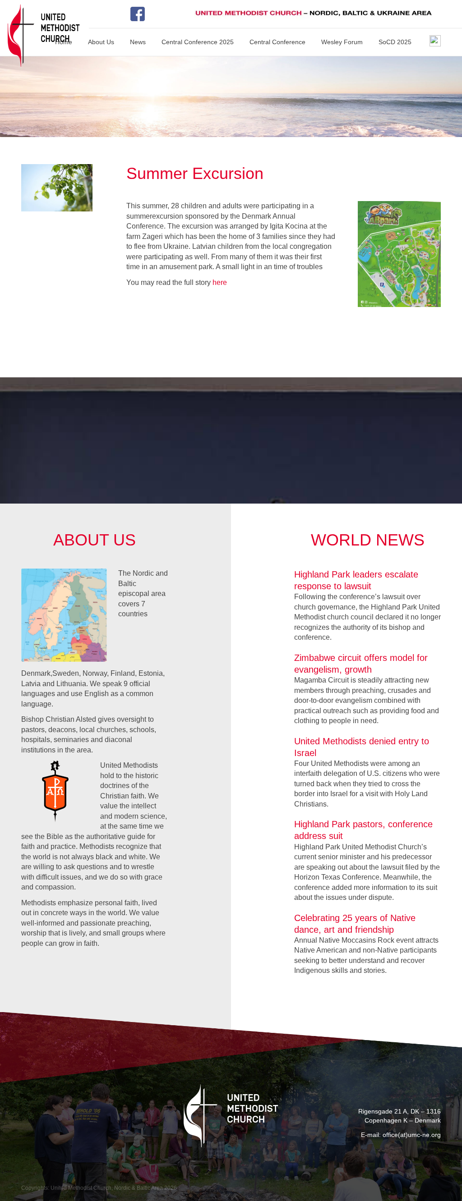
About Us (101, 42)
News (138, 42)
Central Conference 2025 (198, 42)
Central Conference (277, 42)
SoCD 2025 (395, 42)
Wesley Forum (342, 42)
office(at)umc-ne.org (412, 1134)
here (220, 282)
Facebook (140, 14)
